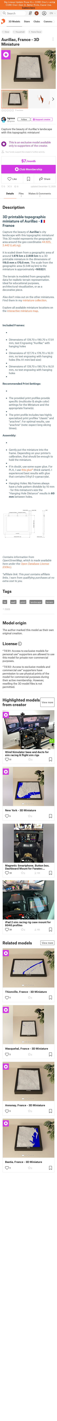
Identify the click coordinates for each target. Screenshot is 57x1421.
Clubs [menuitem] (37, 21)
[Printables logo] (3, 21)
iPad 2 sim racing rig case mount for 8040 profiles (28, 924)
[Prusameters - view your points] (37, 13)
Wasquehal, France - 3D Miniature (26, 1048)
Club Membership (30, 169)
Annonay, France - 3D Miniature (25, 1105)
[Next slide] (53, 99)
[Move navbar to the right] (54, 21)
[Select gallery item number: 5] (33, 747)
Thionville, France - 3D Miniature (26, 991)
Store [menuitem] (27, 21)
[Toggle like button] (7, 759)
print (22, 602)
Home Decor (36, 32)
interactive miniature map (22, 310)
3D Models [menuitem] (14, 21)
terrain (49, 602)
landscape (35, 602)
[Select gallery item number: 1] (23, 747)
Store (7, 32)
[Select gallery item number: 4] (31, 747)
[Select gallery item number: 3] (28, 747)
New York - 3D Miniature (20, 810)
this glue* (28, 469)
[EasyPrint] (30, 13)
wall (13, 602)
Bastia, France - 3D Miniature (23, 1161)
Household (20, 32)
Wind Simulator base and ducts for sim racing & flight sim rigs (27, 753)
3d (4, 602)
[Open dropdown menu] (53, 39)
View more (47, 702)
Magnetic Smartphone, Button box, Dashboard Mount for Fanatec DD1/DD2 (27, 867)
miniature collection (34, 300)
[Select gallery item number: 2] (26, 747)
